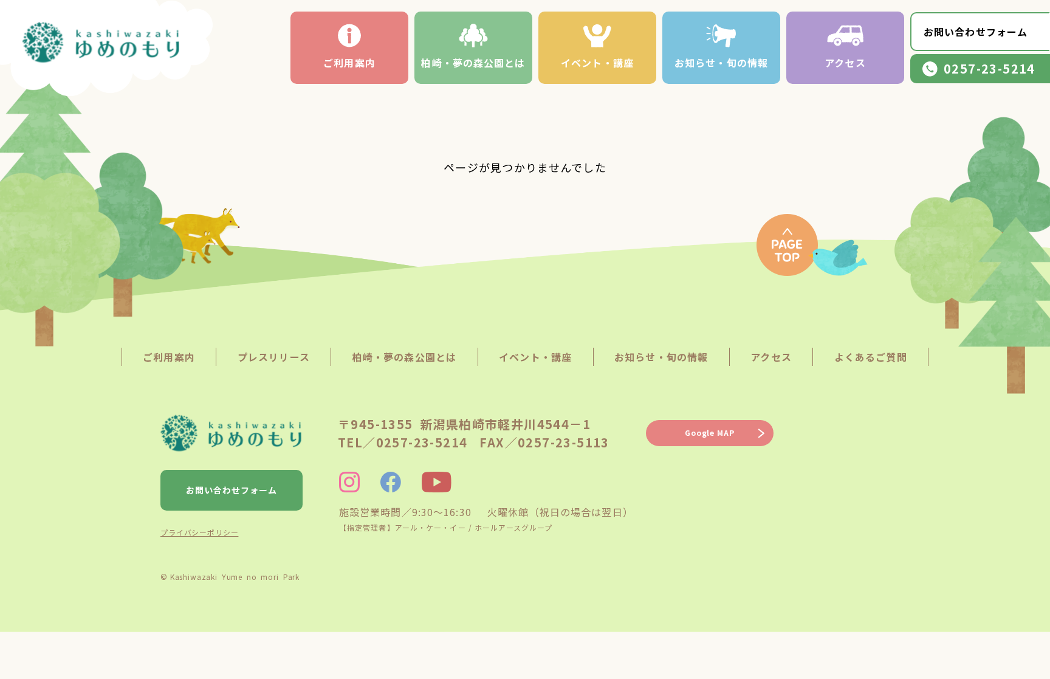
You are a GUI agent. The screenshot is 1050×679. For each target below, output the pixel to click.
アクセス (845, 62)
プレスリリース (274, 357)
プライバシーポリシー (199, 532)
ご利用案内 (349, 62)
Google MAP (709, 432)
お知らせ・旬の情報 (721, 62)
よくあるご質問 (870, 357)
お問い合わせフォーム (976, 31)
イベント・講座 (597, 62)
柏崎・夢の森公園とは (473, 62)
